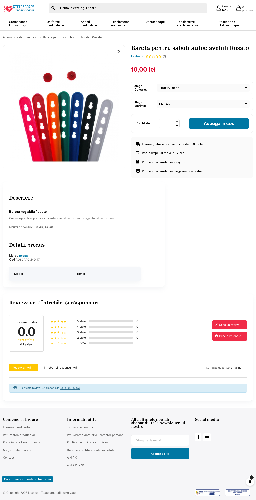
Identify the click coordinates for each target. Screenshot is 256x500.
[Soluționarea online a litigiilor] (239, 492)
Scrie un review (228, 324)
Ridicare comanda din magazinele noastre (172, 171)
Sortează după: (215, 367)
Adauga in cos (219, 123)
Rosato (23, 255)
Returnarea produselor (19, 435)
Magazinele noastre (17, 450)
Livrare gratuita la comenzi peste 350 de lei (173, 144)
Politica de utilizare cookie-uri (88, 442)
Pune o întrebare (229, 336)
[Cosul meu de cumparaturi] (250, 482)
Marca (13, 255)
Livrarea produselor (17, 427)
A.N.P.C (72, 457)
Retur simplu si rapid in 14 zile (163, 153)
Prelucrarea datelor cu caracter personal (95, 435)
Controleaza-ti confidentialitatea (27, 479)
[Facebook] (198, 437)
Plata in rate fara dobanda (21, 442)
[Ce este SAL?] (209, 492)
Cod (12, 259)
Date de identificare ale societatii (91, 450)
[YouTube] (207, 437)
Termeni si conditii (80, 427)
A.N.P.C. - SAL (76, 465)
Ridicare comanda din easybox (164, 162)
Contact (8, 457)
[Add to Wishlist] (118, 52)
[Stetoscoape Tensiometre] (19, 8)
